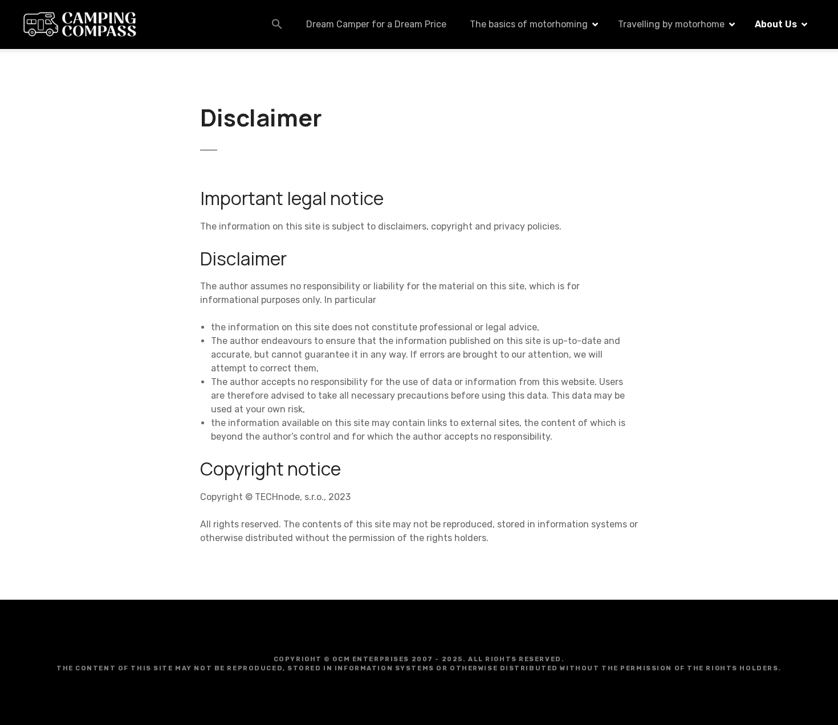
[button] (277, 23)
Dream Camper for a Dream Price (376, 24)
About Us (776, 24)
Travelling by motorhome (671, 24)
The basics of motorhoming (529, 24)
